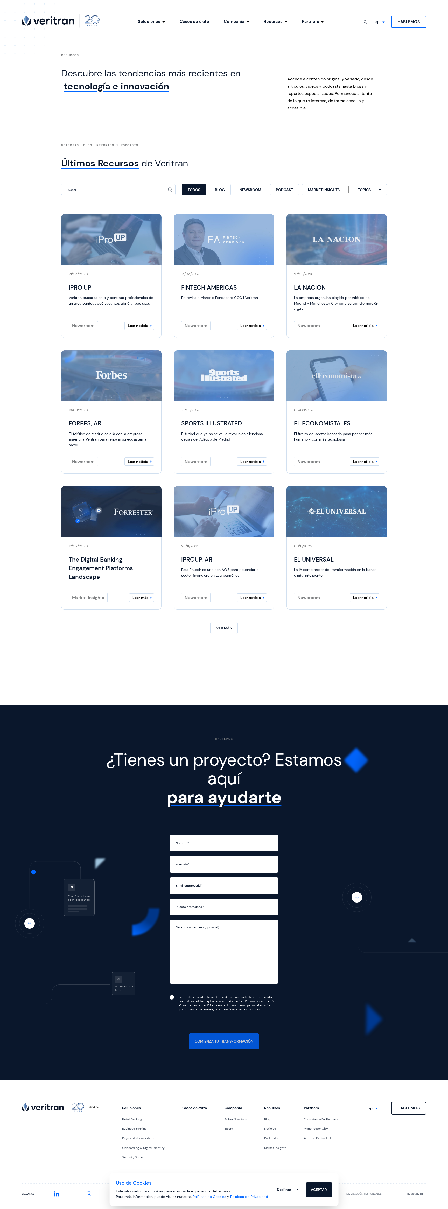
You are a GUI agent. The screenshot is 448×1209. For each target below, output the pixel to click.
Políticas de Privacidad (249, 1196)
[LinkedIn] (56, 1194)
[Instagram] (89, 1194)
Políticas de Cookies (209, 1196)
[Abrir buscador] (365, 22)
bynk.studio (415, 1194)
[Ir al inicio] (61, 21)
